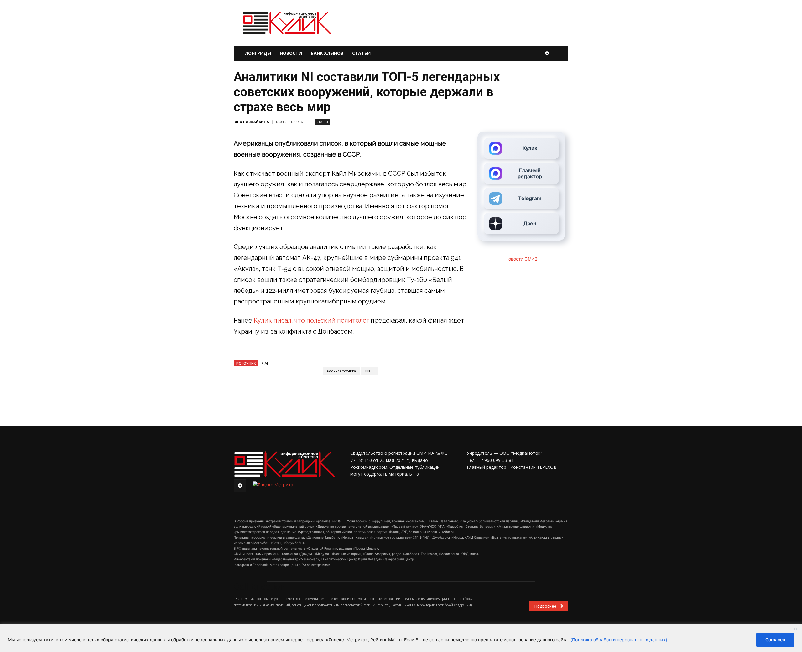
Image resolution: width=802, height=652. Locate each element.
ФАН (265, 363)
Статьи (361, 53)
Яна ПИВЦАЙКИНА (252, 121)
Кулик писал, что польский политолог (311, 320)
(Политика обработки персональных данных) (618, 639)
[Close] (795, 629)
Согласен (775, 639)
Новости (291, 53)
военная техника (341, 371)
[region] (401, 638)
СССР (369, 371)
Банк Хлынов (327, 53)
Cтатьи (322, 122)
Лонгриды (258, 53)
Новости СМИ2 (521, 258)
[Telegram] (547, 53)
